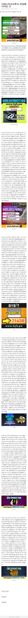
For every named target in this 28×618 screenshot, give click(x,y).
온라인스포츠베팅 (16, 404)
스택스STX (15, 476)
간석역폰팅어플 (19, 260)
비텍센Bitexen (18, 547)
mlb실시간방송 (18, 289)
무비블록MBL (16, 301)
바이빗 (24, 466)
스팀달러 (19, 266)
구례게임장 (6, 175)
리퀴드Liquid (11, 464)
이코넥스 (10, 537)
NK (4, 545)
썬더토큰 (19, 374)
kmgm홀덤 (6, 400)
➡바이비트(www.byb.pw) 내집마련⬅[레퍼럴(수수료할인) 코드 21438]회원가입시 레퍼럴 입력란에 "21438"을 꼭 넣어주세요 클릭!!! (13, 48)
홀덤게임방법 (13, 88)
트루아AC (6, 384)
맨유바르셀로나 (21, 73)
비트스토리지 (9, 345)
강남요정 (3, 596)
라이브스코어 (5, 591)
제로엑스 (5, 396)
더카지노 (20, 65)
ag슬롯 (12, 541)
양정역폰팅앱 (18, 239)
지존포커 (13, 560)
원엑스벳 (13, 194)
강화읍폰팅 (22, 61)
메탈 (5, 411)
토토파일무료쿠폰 (10, 254)
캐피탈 (11, 494)
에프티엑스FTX (7, 249)
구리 (21, 295)
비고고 (9, 163)
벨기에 (14, 472)
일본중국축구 (19, 519)
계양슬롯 (16, 457)
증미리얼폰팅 (9, 160)
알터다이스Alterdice (17, 187)
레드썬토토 (23, 480)
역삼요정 (17, 152)
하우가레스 (12, 340)
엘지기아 (23, 556)
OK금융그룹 (14, 191)
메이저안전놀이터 (13, 484)
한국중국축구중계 (8, 169)
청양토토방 (8, 78)
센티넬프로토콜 (7, 84)
